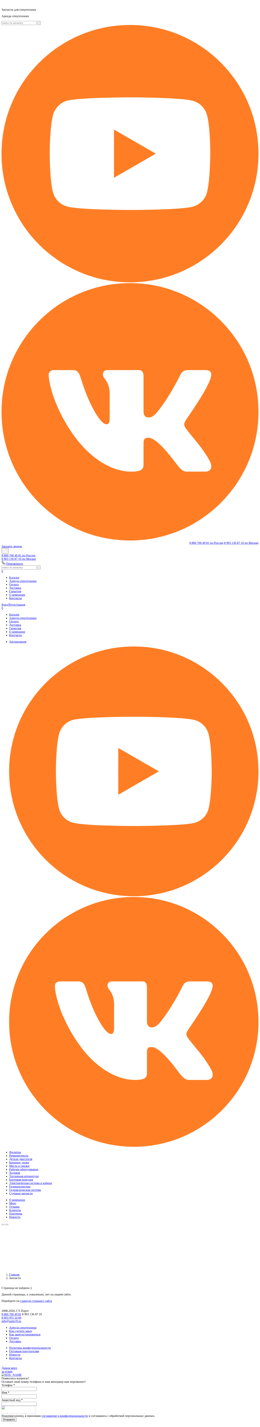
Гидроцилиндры (19, 1186)
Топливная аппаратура (24, 1176)
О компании (17, 594)
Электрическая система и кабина (30, 1183)
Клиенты (15, 1210)
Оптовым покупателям (24, 1351)
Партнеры (15, 1213)
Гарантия (15, 591)
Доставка (15, 587)
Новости (14, 1217)
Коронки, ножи (19, 1162)
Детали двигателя (20, 1159)
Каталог (14, 577)
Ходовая (14, 1172)
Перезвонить (14, 563)
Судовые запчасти (21, 1193)
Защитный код (12, 1400)
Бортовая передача (21, 1179)
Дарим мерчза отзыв (9, 1369)
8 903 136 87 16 (241, 542)
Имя (5, 1392)
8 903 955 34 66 (11, 1317)
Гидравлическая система (25, 1190)
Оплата (14, 584)
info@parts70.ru (11, 1321)
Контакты (15, 598)
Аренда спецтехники (23, 581)
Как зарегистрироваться (24, 1334)
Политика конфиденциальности (30, 1347)
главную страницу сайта (36, 1301)
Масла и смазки (19, 1166)
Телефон (8, 1385)
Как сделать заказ (20, 1331)
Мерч (12, 1203)
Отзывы (14, 1206)
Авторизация (17, 641)
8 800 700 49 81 (206, 542)
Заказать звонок (12, 546)
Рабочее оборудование (23, 1169)
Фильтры (15, 1152)
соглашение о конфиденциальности (65, 1415)
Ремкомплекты (18, 1155)
